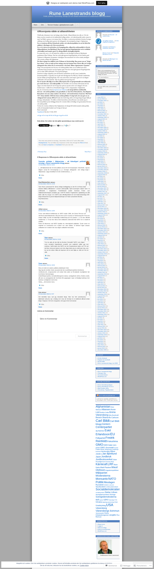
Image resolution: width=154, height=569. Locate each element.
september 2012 (102, 294)
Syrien (101, 500)
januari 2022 (101, 112)
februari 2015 (101, 245)
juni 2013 (100, 279)
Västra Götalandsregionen (102, 514)
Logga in (100, 526)
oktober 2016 (101, 211)
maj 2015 (100, 240)
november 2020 (102, 129)
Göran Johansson (106, 449)
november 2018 (102, 169)
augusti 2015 (101, 235)
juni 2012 (100, 299)
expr (47, 115)
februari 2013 (101, 285)
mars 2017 (101, 203)
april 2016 (100, 221)
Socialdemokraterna (109, 489)
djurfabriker (100, 431)
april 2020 (100, 141)
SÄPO (106, 500)
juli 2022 (100, 102)
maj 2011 (100, 321)
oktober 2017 (101, 191)
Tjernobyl (111, 500)
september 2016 (102, 213)
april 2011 (100, 323)
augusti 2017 (101, 195)
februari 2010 (101, 346)
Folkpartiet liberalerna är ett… (111, 53)
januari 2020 (101, 146)
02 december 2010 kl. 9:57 (46, 294)
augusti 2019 (101, 154)
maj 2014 (100, 260)
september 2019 (102, 152)
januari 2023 (101, 99)
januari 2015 (101, 247)
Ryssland (99, 485)
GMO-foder (107, 445)
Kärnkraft (101, 464)
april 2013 (100, 282)
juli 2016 (100, 216)
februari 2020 (101, 144)
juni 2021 (100, 122)
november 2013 (102, 270)
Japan (98, 457)
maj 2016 (100, 220)
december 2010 (102, 329)
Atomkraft (115, 415)
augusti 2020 (101, 134)
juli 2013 (100, 277)
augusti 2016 (101, 215)
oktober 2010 (101, 333)
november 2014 (102, 250)
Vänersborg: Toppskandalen (106, 390)
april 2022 (100, 107)
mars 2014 (101, 264)
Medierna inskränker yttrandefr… (109, 47)
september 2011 (102, 314)
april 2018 (100, 181)
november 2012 (102, 291)
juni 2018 (100, 178)
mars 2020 (101, 142)
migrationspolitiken (112, 470)
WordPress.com (102, 376)
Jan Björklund (109, 453)
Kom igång (101, 3)
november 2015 (102, 230)
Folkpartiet (100, 438)
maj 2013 (100, 280)
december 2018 (102, 168)
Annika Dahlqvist (102, 358)
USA (109, 505)
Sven (40, 263)
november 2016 (102, 210)
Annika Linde (104, 412)
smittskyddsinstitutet (112, 487)
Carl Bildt (103, 421)
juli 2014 (100, 257)
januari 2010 (101, 348)
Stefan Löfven (111, 492)
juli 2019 (100, 156)
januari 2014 (101, 267)
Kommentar (82, 336)
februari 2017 (101, 205)
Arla (109, 415)
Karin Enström (106, 461)
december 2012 (102, 289)
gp (41, 115)
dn (56, 115)
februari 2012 (101, 306)
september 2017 (102, 193)
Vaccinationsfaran (103, 375)
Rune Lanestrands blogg (77, 13)
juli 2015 (100, 237)
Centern (106, 424)
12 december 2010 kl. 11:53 (46, 165)
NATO (112, 478)
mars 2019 (101, 163)
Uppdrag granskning (108, 502)
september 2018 (102, 173)
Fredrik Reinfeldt (105, 439)
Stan (46, 238)
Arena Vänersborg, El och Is (105, 386)
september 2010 (102, 334)
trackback (59, 144)
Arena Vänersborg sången (105, 385)
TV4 (116, 500)
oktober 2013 (101, 272)
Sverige (113, 494)
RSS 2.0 (82, 142)
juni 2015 (100, 238)
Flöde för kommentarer (104, 529)
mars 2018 (101, 183)
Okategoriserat (42, 142)
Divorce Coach (107, 53)
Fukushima (112, 441)
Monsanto (102, 478)
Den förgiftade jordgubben (111, 41)
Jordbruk (106, 456)
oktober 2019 (101, 151)
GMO (99, 444)
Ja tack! (102, 81)
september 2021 (102, 117)
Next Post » (88, 152)
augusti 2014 (101, 255)
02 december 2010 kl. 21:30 (46, 184)
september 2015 (102, 233)
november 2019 (102, 149)
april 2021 (100, 124)
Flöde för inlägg (102, 527)
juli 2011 (100, 317)
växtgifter (112, 515)
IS (101, 454)
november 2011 (102, 311)
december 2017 (102, 188)
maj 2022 (100, 105)
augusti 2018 (101, 174)
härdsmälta (105, 451)
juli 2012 (100, 297)
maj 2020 (100, 139)
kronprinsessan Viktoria (59, 90)
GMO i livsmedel (107, 448)
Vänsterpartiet (100, 513)
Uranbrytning (101, 505)
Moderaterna (103, 475)
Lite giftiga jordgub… (108, 40)
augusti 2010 (101, 336)
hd (51, 115)
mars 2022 (101, 109)
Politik (99, 482)
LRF (110, 464)
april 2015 (100, 242)
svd (38, 115)
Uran (116, 502)
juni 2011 (100, 319)
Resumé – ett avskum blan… (110, 35)
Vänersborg (101, 508)
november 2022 (102, 100)
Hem (35, 25)
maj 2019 (100, 159)
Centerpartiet (104, 427)
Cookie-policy (84, 565)
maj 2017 (100, 200)
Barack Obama (102, 417)
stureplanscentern (102, 494)
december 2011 (102, 309)
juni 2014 (100, 259)
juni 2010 (100, 339)
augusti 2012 (101, 296)
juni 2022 (100, 104)
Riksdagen (109, 482)
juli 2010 (100, 338)
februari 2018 (101, 184)
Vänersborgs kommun (107, 510)
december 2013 (102, 269)
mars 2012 (101, 304)
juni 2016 (100, 218)
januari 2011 (101, 328)
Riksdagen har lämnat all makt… (110, 59)
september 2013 (102, 274)
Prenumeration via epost (105, 66)
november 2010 (102, 331)
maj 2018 (100, 179)
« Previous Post (41, 152)
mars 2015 (101, 243)
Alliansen (105, 409)
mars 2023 (101, 97)
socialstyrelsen (100, 492)
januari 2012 (101, 307)
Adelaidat (105, 47)
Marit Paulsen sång (103, 388)
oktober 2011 (101, 312)
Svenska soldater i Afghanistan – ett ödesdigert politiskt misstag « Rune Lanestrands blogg (62, 162)
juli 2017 (100, 196)
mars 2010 (101, 344)
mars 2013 (101, 284)
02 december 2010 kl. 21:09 (53, 239)
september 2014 (102, 253)
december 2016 (102, 208)
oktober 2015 (101, 232)
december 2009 (102, 349)
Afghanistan (103, 406)
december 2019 (102, 147)
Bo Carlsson (114, 417)
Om (42, 25)
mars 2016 (101, 223)
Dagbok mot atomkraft (104, 359)
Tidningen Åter (102, 373)
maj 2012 (100, 301)
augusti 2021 (101, 119)
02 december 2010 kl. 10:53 (46, 265)
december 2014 (102, 248)
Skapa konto (101, 524)
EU (112, 434)
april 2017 (100, 201)
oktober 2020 (101, 131)
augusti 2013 (101, 275)
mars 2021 (101, 125)
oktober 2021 (101, 115)
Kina (112, 462)
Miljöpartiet (101, 472)
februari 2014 (101, 265)
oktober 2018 (101, 171)
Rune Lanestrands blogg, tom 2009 (108, 363)
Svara (40, 178)
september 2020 (102, 132)
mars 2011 (101, 324)
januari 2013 (101, 287)
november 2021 (102, 114)
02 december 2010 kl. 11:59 (46, 210)
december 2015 (102, 228)
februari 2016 (101, 225)
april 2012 (100, 302)
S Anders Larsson (108, 485)
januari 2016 (101, 227)
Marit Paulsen (105, 467)
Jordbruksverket (104, 459)
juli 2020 (100, 136)
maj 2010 (100, 341)
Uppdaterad (40, 112)
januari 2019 (101, 166)
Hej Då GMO (101, 361)
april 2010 (100, 343)
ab (50, 115)
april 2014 (100, 262)
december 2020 (102, 127)
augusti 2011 (101, 316)
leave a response (49, 144)
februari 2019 (101, 164)
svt (45, 115)
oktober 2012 (101, 292)
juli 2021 (100, 120)
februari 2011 (101, 326)
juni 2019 (100, 157)
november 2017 (102, 189)
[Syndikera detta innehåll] (98, 395)
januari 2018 (101, 186)
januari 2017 (101, 206)
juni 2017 (100, 198)
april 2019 (100, 161)
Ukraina (99, 502)
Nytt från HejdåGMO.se (107, 395)
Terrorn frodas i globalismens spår (61, 25)
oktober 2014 (101, 252)
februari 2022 (101, 110)
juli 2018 (100, 176)
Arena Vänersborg (106, 413)
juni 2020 (100, 137)
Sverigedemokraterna (106, 496)
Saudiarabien (101, 487)
